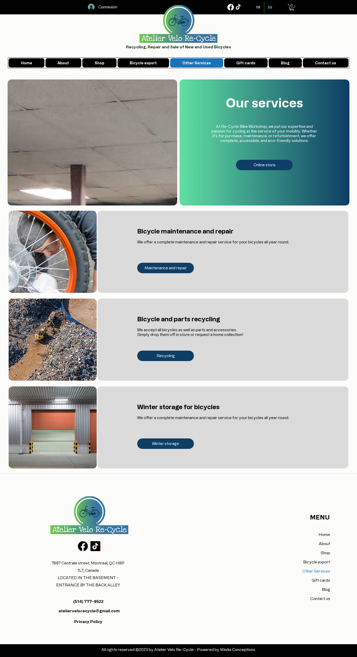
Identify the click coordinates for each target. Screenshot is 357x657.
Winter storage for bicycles (178, 406)
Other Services (316, 571)
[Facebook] (230, 7)
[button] (292, 7)
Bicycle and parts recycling (178, 318)
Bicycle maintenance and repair (185, 231)
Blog (326, 589)
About (324, 543)
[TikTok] (238, 7)
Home (324, 534)
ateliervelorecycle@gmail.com (89, 611)
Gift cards (321, 580)
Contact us (320, 598)
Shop (325, 553)
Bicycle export (316, 562)
